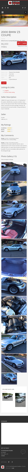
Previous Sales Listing (9, 92)
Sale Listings (9, 17)
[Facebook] (23, 8)
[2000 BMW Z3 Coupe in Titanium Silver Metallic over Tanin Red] (14, 61)
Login (13, 468)
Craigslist (6, 90)
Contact (3, 455)
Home (3, 17)
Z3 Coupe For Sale (19, 17)
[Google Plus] (25, 8)
